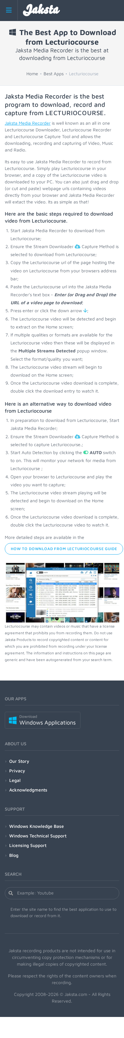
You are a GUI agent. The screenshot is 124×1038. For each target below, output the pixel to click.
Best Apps (54, 73)
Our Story (19, 761)
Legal (15, 780)
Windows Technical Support (37, 835)
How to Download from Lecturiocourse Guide (64, 548)
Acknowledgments (28, 789)
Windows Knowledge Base (36, 826)
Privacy (17, 770)
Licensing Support (27, 845)
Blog (13, 855)
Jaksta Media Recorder (28, 123)
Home (32, 73)
